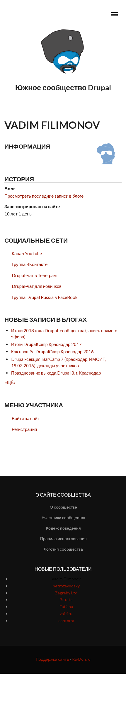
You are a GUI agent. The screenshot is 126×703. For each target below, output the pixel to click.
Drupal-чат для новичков (37, 286)
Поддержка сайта (52, 659)
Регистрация (24, 429)
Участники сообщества (63, 517)
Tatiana (66, 606)
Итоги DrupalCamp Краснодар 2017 (46, 344)
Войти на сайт (25, 418)
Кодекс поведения (63, 527)
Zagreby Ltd (66, 592)
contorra (66, 620)
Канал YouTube (27, 253)
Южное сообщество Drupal (63, 87)
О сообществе (63, 506)
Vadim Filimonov (66, 578)
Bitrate (66, 599)
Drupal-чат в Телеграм (34, 275)
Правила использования (63, 538)
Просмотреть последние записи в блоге (44, 196)
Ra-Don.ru (81, 659)
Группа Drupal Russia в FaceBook (44, 297)
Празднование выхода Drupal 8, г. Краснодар (56, 372)
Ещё (8, 382)
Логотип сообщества (63, 549)
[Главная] (63, 52)
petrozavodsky (66, 585)
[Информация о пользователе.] (106, 152)
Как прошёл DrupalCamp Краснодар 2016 (52, 351)
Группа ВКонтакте (29, 264)
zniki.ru (66, 613)
